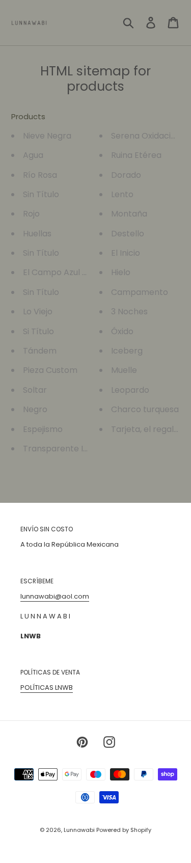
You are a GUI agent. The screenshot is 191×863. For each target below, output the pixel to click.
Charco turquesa (145, 409)
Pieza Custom (50, 370)
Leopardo (130, 390)
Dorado (126, 175)
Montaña (129, 214)
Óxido (122, 331)
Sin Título (41, 194)
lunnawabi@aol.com (54, 596)
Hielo (120, 272)
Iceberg (127, 351)
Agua (33, 155)
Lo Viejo (37, 311)
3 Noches (129, 311)
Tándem (40, 351)
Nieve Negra (47, 136)
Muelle (124, 370)
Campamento (139, 292)
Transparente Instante (69, 448)
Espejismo (43, 429)
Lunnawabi (80, 830)
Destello (127, 233)
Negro (35, 409)
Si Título (38, 331)
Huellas (37, 233)
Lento (122, 194)
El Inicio (125, 253)
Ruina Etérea (136, 155)
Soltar (35, 390)
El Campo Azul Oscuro (67, 272)
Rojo (31, 214)
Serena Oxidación (146, 136)
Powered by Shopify (123, 830)
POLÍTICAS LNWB (46, 687)
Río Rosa (40, 175)
